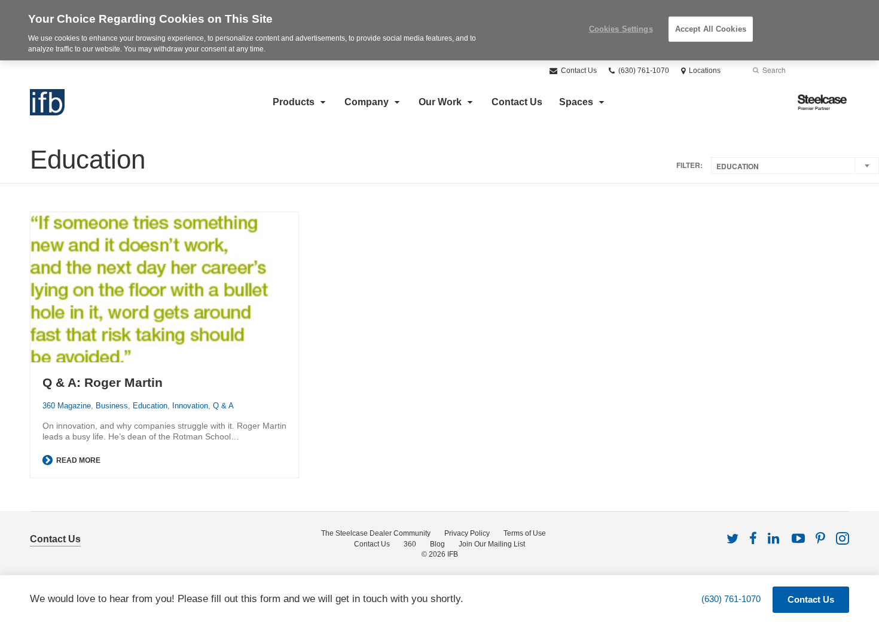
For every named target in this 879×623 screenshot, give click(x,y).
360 (410, 544)
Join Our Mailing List (492, 544)
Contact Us (578, 70)
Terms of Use (524, 533)
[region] (439, 30)
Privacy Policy (467, 533)
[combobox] (795, 165)
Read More (77, 460)
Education (150, 405)
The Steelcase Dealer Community (376, 533)
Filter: (689, 165)
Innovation (190, 405)
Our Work (440, 102)
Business (112, 405)
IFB (452, 554)
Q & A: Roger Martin (102, 382)
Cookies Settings (621, 29)
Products (294, 102)
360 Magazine (66, 405)
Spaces (576, 102)
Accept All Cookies (710, 29)
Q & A (223, 405)
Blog (437, 544)
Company (366, 102)
